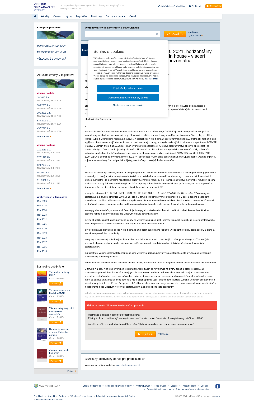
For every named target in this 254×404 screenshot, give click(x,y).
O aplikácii (39, 396)
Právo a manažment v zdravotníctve (192, 389)
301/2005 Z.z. (44, 113)
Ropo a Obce (160, 386)
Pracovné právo (189, 386)
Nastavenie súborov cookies (49, 399)
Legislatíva (81, 16)
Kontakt (51, 396)
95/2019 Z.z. (43, 172)
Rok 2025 (42, 205)
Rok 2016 (42, 247)
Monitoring (96, 16)
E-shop (71, 371)
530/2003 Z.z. (44, 120)
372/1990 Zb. (43, 157)
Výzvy (69, 16)
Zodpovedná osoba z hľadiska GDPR (59, 292)
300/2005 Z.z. (44, 105)
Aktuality (44, 16)
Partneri (62, 396)
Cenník (133, 16)
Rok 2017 (42, 242)
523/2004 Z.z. (44, 165)
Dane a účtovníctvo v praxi (159, 389)
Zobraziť (54, 283)
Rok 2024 (42, 210)
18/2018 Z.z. (43, 97)
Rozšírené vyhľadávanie (194, 34)
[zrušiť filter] (157, 34)
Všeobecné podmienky (81, 396)
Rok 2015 (42, 251)
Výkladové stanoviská (51, 59)
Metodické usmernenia (51, 52)
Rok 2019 (42, 233)
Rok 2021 (42, 224)
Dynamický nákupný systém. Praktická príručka (59, 332)
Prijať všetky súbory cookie (128, 88)
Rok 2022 (42, 219)
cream (217, 396)
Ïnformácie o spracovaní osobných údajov (115, 396)
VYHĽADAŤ (173, 33)
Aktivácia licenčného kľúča (173, 6)
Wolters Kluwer (143, 386)
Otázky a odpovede (115, 16)
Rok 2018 (42, 237)
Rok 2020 (42, 228)
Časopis (57, 16)
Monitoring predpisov (51, 46)
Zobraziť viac (43, 136)
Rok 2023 (42, 214)
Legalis (174, 386)
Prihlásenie (196, 6)
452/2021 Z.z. (44, 128)
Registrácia (215, 6)
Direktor (204, 386)
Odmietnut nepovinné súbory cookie (128, 97)
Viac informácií (151, 79)
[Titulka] (35, 16)
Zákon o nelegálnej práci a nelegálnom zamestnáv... (61, 311)
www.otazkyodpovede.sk (128, 365)
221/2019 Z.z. (44, 149)
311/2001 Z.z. (44, 180)
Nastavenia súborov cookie (128, 105)
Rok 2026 (42, 201)
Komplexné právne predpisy (118, 386)
